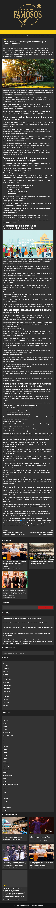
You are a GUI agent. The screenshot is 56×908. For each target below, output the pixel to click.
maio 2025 (5, 705)
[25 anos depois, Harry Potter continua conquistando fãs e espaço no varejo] (14, 825)
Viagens (5, 810)
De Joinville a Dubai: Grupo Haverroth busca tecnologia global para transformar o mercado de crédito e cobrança (26, 634)
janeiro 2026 (6, 682)
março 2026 (6, 677)
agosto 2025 (6, 696)
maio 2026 (5, 671)
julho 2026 (5, 665)
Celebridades (6, 732)
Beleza (4, 723)
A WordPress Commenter (9, 653)
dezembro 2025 (7, 685)
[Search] (53, 31)
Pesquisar (5, 602)
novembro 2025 (7, 688)
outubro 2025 (6, 691)
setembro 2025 (7, 694)
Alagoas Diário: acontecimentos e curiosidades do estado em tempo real (14, 532)
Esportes (5, 752)
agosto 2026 (6, 663)
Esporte (5, 749)
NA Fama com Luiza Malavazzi (10, 784)
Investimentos (6, 769)
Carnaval (5, 729)
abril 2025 (5, 708)
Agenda (5, 717)
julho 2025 (5, 699)
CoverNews (33, 905)
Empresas (5, 746)
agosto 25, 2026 (44, 566)
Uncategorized (7, 807)
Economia (5, 741)
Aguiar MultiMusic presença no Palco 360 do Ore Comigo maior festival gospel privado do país (41, 563)
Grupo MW (6, 764)
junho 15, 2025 (17, 46)
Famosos (5, 758)
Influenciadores (7, 766)
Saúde (4, 795)
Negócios (5, 787)
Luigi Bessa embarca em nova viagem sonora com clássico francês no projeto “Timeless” (25, 622)
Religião (5, 792)
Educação (5, 743)
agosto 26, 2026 (17, 899)
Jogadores (5, 772)
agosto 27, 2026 (17, 568)
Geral (4, 39)
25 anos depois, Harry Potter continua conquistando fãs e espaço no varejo (22, 618)
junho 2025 (6, 702)
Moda (4, 778)
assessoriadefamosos (8, 46)
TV (3, 804)
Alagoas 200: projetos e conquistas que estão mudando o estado (41, 532)
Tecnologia (6, 798)
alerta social (23, 520)
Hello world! (21, 653)
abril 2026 (5, 674)
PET (4, 790)
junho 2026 (6, 668)
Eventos (5, 755)
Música (4, 781)
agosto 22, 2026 (17, 597)
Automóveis (6, 720)
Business (5, 726)
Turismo (5, 801)
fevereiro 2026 (7, 679)
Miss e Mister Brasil (8, 775)
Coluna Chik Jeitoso (8, 735)
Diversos (5, 738)
